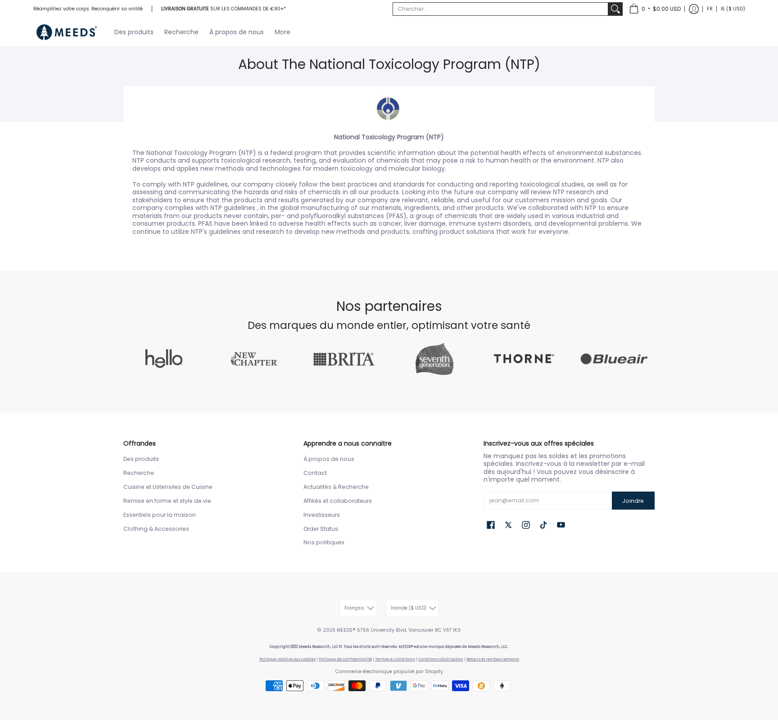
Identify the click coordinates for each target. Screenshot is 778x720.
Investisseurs (321, 515)
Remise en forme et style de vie (167, 501)
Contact (315, 473)
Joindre (633, 501)
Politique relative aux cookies (287, 659)
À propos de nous (328, 459)
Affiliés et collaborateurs (337, 501)
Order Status (320, 529)
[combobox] (500, 9)
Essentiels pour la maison (159, 515)
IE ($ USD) (733, 8)
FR (710, 8)
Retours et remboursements (492, 659)
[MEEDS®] (67, 32)
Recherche (138, 473)
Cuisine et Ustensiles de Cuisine (168, 487)
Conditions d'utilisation (440, 659)
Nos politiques (323, 542)
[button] (655, 9)
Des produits (141, 459)
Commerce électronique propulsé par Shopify (389, 671)
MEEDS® (346, 630)
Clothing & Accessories (156, 529)
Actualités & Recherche (336, 487)
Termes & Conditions (395, 659)
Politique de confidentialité (345, 659)
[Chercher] (615, 9)
